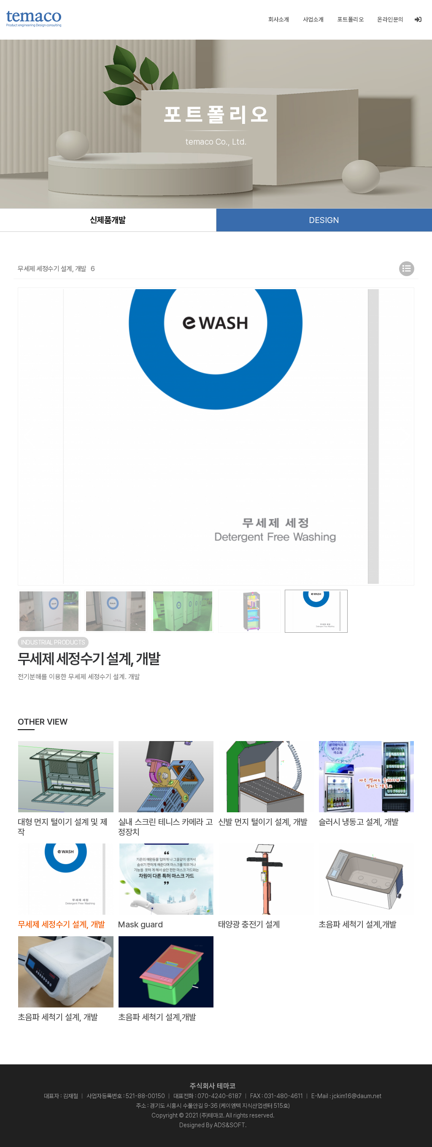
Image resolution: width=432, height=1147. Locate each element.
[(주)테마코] (33, 19)
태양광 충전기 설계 (249, 924)
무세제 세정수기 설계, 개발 (61, 924)
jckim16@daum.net (356, 1096)
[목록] (406, 268)
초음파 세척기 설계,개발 (358, 924)
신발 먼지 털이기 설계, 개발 (263, 822)
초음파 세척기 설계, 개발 (58, 1017)
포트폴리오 (351, 19)
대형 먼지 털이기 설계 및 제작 (62, 827)
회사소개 (278, 19)
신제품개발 (108, 220)
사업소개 (313, 19)
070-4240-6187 (219, 1096)
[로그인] (418, 19)
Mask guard (140, 924)
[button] (404, 436)
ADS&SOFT (229, 1125)
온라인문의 (390, 19)
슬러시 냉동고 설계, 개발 (359, 822)
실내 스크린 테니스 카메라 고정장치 (165, 827)
